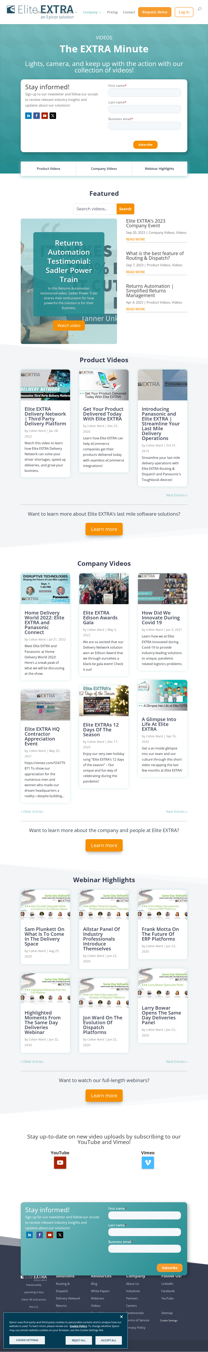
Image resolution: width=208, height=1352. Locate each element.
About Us (132, 1284)
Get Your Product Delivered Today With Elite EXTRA (103, 413)
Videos (181, 232)
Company (90, 12)
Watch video (68, 325)
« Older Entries (32, 811)
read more (135, 239)
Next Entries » (176, 495)
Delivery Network (68, 1298)
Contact (129, 12)
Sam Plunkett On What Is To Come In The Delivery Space (44, 936)
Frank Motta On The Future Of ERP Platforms (160, 934)
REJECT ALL (79, 1340)
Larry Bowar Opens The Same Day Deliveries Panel (161, 1015)
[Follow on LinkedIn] (28, 115)
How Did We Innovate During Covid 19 (161, 617)
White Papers (100, 1291)
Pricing (112, 12)
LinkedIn (167, 1284)
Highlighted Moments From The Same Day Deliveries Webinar (43, 1022)
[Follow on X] (53, 115)
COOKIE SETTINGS (27, 1340)
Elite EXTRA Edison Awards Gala (100, 617)
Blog (94, 1284)
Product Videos (158, 265)
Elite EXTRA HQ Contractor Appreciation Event (42, 736)
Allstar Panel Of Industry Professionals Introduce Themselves (101, 939)
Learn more (104, 529)
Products (44, 12)
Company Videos (161, 232)
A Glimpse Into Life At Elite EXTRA (159, 724)
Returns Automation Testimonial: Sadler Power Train (69, 261)
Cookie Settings (169, 1320)
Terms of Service (137, 1320)
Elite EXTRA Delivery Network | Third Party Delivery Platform (45, 416)
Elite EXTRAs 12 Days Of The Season (101, 729)
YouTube (167, 1298)
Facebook (168, 1291)
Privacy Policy (135, 1327)
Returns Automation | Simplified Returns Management (150, 291)
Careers (131, 1305)
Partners (132, 1298)
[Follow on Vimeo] (148, 1163)
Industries (133, 1291)
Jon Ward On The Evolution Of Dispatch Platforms (102, 1024)
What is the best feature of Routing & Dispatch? (155, 255)
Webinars (97, 1298)
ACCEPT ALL (108, 1340)
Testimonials (135, 1313)
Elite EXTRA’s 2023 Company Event (145, 223)
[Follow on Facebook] (36, 115)
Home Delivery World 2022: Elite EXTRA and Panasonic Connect (44, 622)
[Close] (121, 1316)
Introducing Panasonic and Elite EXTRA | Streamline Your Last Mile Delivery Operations (161, 423)
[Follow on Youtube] (44, 115)
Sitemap (167, 1313)
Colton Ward (37, 431)
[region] (65, 1330)
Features (67, 12)
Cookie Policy (78, 1326)
